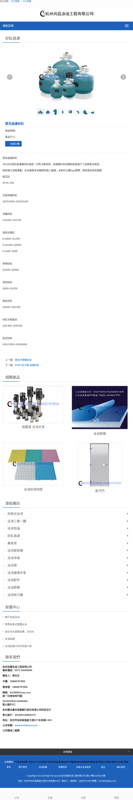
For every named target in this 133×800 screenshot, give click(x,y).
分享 (16, 797)
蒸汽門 (99, 491)
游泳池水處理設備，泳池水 (19, 631)
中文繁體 (27, 1)
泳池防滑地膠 (33, 489)
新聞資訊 (63, 767)
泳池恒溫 (13, 528)
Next (123, 77)
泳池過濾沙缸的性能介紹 (18, 646)
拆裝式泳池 (15, 514)
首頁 (9, 767)
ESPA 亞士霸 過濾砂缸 (27, 365)
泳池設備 (10, 638)
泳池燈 (12, 565)
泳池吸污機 (15, 595)
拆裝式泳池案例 (83, 767)
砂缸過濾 (13, 536)
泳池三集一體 (16, 521)
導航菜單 (8, 25)
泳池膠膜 (100, 433)
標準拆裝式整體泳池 (16, 624)
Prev (9, 77)
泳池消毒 (13, 558)
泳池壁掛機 (15, 550)
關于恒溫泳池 (12, 617)
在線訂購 (14, 143)
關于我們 (23, 767)
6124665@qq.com (107, 781)
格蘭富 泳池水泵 (33, 427)
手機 (49, 797)
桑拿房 (12, 543)
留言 (103, 767)
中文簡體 (15, 1)
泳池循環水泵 (16, 573)
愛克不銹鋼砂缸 (23, 359)
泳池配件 (13, 580)
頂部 (116, 797)
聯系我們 (121, 767)
